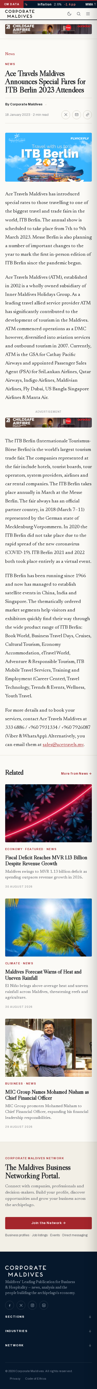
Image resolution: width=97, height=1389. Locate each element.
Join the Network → (48, 1223)
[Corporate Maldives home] (19, 14)
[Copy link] (87, 114)
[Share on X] (65, 114)
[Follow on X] (21, 1305)
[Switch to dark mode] (69, 14)
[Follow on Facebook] (9, 1305)
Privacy (15, 1378)
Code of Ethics (35, 1378)
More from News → (76, 773)
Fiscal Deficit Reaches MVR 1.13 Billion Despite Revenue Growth (46, 860)
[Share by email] (76, 114)
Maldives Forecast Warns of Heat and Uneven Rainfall (43, 974)
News (10, 54)
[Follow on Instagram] (32, 1305)
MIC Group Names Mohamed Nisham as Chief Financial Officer (47, 1094)
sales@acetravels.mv (63, 744)
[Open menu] (88, 14)
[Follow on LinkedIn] (43, 1305)
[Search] (79, 14)
